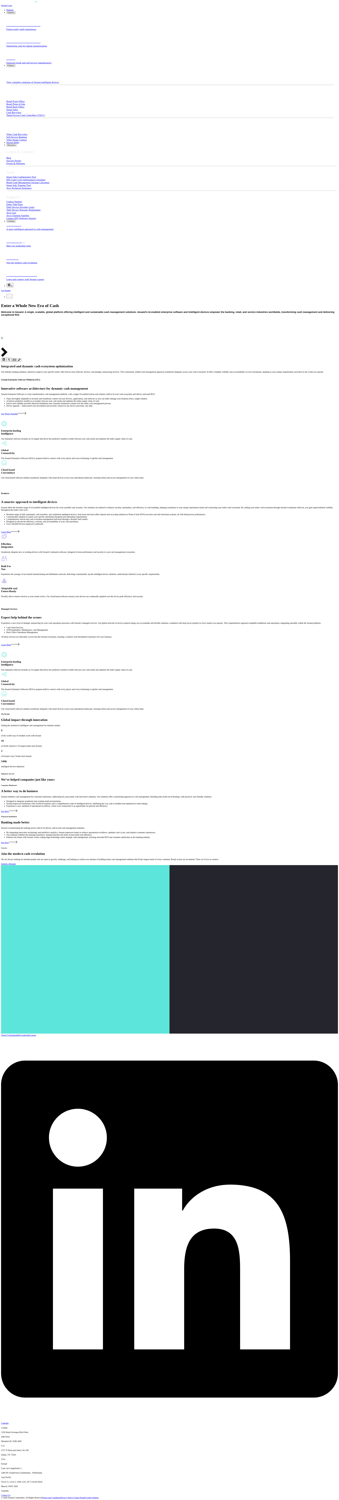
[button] (169, 352)
